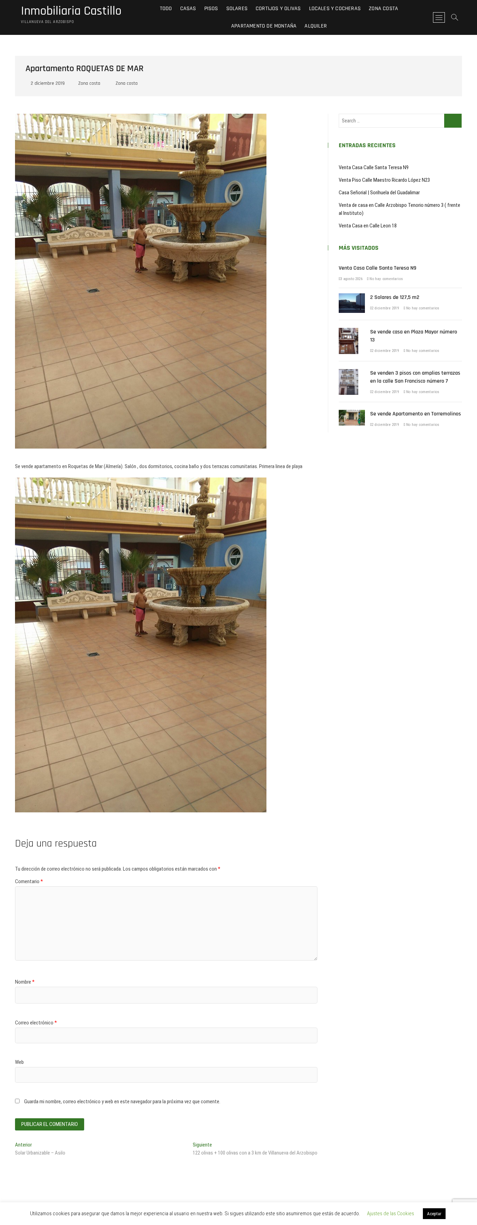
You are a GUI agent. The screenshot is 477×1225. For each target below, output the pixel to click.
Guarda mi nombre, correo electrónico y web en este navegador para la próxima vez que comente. (122, 1101)
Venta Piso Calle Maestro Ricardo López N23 (384, 180)
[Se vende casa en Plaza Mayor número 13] (348, 332)
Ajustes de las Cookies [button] (390, 1213)
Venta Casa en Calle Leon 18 (368, 226)
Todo (166, 8)
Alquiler (315, 26)
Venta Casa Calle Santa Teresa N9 (374, 167)
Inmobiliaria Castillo (71, 11)
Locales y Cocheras (335, 8)
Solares (237, 8)
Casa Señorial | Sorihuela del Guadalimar (379, 192)
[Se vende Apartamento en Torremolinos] (352, 414)
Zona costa (383, 8)
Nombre (25, 982)
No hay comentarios (385, 279)
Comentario (29, 881)
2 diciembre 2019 (47, 83)
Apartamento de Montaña (263, 26)
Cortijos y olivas (278, 8)
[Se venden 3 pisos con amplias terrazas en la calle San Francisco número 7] (348, 373)
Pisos (211, 8)
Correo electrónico (36, 1023)
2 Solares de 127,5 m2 (394, 297)
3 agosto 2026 (351, 279)
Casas (188, 8)
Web (19, 1062)
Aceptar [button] (434, 1213)
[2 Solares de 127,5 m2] (352, 297)
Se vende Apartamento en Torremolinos (415, 414)
